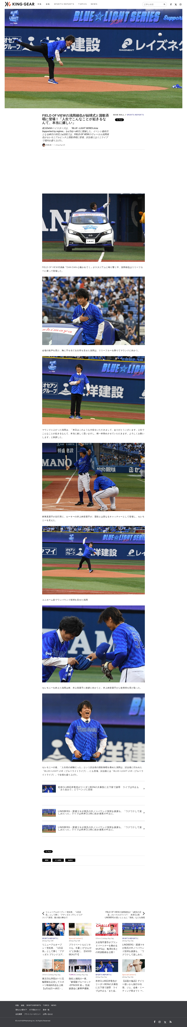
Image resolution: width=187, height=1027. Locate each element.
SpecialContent (75, 938)
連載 (48, 4)
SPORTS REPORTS (64, 4)
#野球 (46, 860)
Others (98, 938)
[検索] (164, 4)
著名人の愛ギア (21, 1010)
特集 (40, 4)
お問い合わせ (48, 1014)
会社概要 (18, 1014)
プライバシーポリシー (32, 1014)
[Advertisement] (93, 169)
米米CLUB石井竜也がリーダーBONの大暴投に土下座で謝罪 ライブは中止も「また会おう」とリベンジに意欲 (98, 788)
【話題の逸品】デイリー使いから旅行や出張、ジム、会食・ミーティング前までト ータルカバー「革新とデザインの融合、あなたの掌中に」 (133, 991)
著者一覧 (46, 1010)
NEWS (94, 4)
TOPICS (82, 4)
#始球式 (70, 860)
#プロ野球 (58, 860)
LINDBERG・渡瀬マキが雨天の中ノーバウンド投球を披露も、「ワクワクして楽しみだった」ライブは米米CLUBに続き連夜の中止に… (100, 812)
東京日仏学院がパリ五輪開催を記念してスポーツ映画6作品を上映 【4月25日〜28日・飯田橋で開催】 (53, 985)
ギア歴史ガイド (35, 1010)
